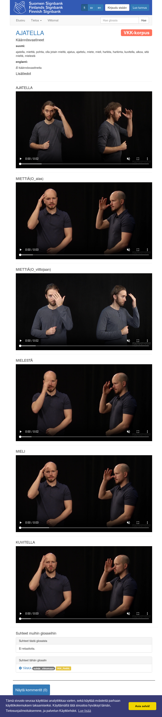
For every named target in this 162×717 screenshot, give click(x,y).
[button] (31, 689)
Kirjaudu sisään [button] (117, 8)
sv (91, 8)
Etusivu (20, 20)
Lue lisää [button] (84, 710)
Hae (143, 20)
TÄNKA (26, 668)
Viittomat (53, 20)
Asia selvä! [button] (142, 706)
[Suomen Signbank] (38, 6)
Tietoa (35, 20)
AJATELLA (30, 32)
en (99, 8)
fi (84, 8)
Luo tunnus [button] (140, 8)
